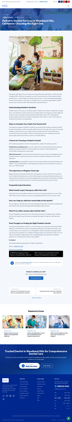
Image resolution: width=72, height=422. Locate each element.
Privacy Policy (54, 420)
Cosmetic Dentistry (24, 384)
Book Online (46, 365)
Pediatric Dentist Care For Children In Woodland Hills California (11, 334)
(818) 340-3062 (44, 1)
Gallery (39, 395)
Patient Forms (40, 391)
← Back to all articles (36, 297)
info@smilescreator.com (60, 389)
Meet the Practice (41, 384)
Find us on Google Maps (16, 249)
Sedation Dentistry (24, 395)
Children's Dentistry (8, 17)
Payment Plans (40, 393)
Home (3, 14)
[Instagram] (62, 2)
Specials (39, 388)
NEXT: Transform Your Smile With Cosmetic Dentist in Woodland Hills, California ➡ (47, 254)
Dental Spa (22, 397)
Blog (7, 14)
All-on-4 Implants (24, 388)
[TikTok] (66, 2)
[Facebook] (59, 2)
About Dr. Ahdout (41, 381)
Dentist (60, 98)
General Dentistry (24, 381)
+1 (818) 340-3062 (18, 246)
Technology (40, 386)
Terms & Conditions (61, 420)
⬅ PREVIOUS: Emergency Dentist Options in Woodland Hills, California (20, 254)
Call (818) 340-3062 (36, 278)
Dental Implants (23, 386)
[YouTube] (64, 2)
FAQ (38, 397)
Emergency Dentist (24, 393)
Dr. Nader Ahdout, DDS (26, 262)
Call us (18, 1)
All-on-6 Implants (24, 391)
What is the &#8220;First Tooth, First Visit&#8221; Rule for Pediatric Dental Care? (36, 334)
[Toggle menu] (68, 5)
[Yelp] (69, 2)
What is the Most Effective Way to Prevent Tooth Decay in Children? (59, 334)
